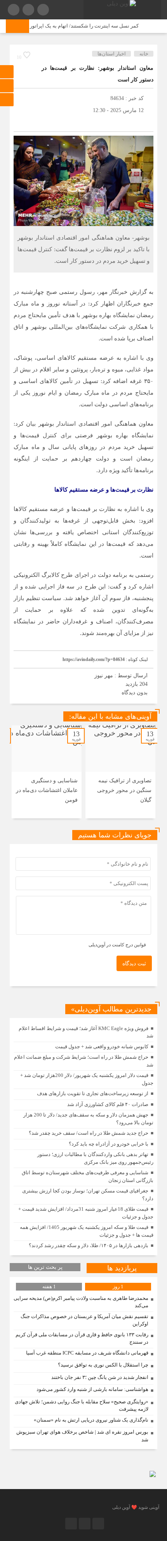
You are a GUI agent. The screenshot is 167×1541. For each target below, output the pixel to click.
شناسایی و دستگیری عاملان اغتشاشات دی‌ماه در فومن (47, 790)
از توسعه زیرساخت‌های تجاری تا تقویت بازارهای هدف (92, 1093)
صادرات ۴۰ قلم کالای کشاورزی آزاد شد (107, 1104)
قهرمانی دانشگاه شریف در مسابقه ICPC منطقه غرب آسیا (87, 1353)
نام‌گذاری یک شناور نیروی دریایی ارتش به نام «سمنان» (91, 1420)
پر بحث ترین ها (45, 1267)
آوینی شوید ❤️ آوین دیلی (135, 1507)
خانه (143, 54)
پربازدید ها (122, 1268)
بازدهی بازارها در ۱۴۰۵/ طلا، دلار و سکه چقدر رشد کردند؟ (88, 1245)
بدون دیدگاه (135, 692)
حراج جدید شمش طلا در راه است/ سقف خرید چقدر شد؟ (88, 1133)
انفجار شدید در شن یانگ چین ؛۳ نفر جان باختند (99, 1377)
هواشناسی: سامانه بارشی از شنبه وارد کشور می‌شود (92, 1389)
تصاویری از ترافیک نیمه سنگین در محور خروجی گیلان (124, 790)
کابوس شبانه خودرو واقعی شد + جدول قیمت (101, 1046)
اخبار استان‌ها (111, 54)
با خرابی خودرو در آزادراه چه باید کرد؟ (108, 1144)
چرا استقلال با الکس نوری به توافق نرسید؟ (103, 1365)
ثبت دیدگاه (134, 963)
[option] (120, 771)
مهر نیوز (103, 675)
